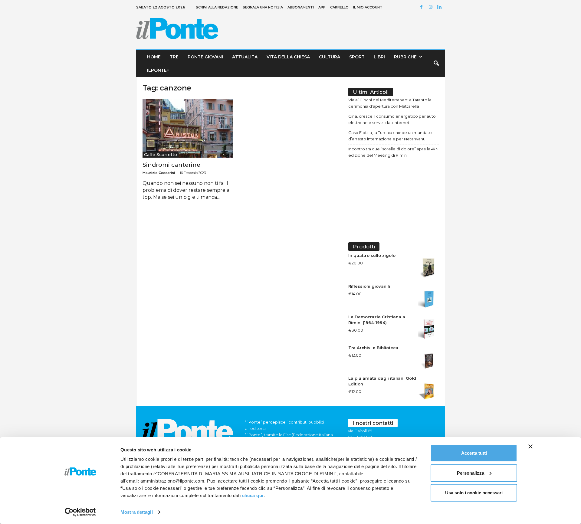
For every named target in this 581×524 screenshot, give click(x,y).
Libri (379, 57)
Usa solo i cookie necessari (474, 492)
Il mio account (367, 7)
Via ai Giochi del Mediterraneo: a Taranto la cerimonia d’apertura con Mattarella (390, 103)
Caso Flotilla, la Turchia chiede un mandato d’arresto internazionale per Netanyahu (390, 135)
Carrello (339, 7)
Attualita (245, 57)
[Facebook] (422, 7)
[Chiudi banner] (530, 446)
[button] (436, 63)
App (322, 7)
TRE (174, 57)
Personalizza (470, 472)
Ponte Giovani (205, 57)
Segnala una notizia (263, 7)
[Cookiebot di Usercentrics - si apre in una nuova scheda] (80, 512)
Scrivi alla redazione (217, 7)
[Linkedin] (440, 7)
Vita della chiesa (288, 57)
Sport (357, 57)
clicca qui (253, 495)
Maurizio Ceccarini (159, 173)
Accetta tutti (474, 453)
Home (154, 57)
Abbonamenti (300, 7)
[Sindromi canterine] (188, 128)
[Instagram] (431, 7)
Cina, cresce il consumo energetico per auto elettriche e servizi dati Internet (392, 119)
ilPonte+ (158, 70)
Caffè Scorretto (160, 154)
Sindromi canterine (171, 164)
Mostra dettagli (136, 512)
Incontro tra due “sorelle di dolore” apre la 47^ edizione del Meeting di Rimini (393, 152)
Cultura (329, 57)
